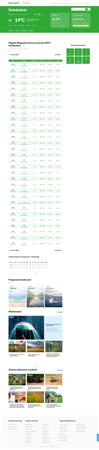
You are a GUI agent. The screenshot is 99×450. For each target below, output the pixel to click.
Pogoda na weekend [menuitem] (64, 3)
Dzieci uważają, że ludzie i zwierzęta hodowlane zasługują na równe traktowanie (53, 406)
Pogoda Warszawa (46, 437)
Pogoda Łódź (28, 440)
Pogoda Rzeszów (45, 431)
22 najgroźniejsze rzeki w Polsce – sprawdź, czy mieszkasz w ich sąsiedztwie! (17, 388)
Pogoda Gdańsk (28, 428)
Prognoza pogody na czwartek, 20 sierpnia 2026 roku (17, 355)
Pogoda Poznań (45, 428)
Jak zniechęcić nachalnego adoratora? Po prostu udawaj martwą (52, 388)
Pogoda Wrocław (45, 440)
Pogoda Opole (45, 426)
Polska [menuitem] (80, 3)
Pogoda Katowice (28, 433)
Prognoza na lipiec (62, 437)
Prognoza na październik (81, 426)
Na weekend (24, 30)
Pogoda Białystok (28, 424)
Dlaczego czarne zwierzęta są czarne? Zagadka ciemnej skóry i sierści (35, 388)
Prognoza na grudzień (80, 431)
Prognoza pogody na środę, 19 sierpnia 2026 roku (34, 355)
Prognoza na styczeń (63, 424)
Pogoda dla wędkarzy (13, 428)
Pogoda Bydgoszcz (29, 426)
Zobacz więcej (59, 312)
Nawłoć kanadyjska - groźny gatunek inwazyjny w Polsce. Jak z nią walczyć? (35, 406)
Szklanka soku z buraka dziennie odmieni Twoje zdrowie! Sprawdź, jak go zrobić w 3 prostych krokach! (17, 406)
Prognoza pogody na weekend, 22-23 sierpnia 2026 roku (53, 325)
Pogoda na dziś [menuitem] (55, 3)
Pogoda (26, 3)
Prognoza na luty (62, 426)
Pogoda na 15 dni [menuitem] (73, 3)
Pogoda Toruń (45, 435)
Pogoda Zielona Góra (46, 442)
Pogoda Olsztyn (45, 424)
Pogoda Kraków (28, 437)
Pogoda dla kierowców (13, 426)
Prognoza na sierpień (63, 440)
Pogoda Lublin (28, 442)
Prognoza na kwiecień (63, 431)
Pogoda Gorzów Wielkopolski (31, 431)
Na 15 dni (30, 30)
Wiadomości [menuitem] (86, 3)
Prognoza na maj (62, 433)
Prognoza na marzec (63, 428)
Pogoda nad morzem (13, 424)
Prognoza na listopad (80, 428)
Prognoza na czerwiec (63, 435)
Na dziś (17, 30)
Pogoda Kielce (28, 435)
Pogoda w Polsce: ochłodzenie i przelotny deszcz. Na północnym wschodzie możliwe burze (53, 355)
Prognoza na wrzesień (80, 424)
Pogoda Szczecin (45, 433)
